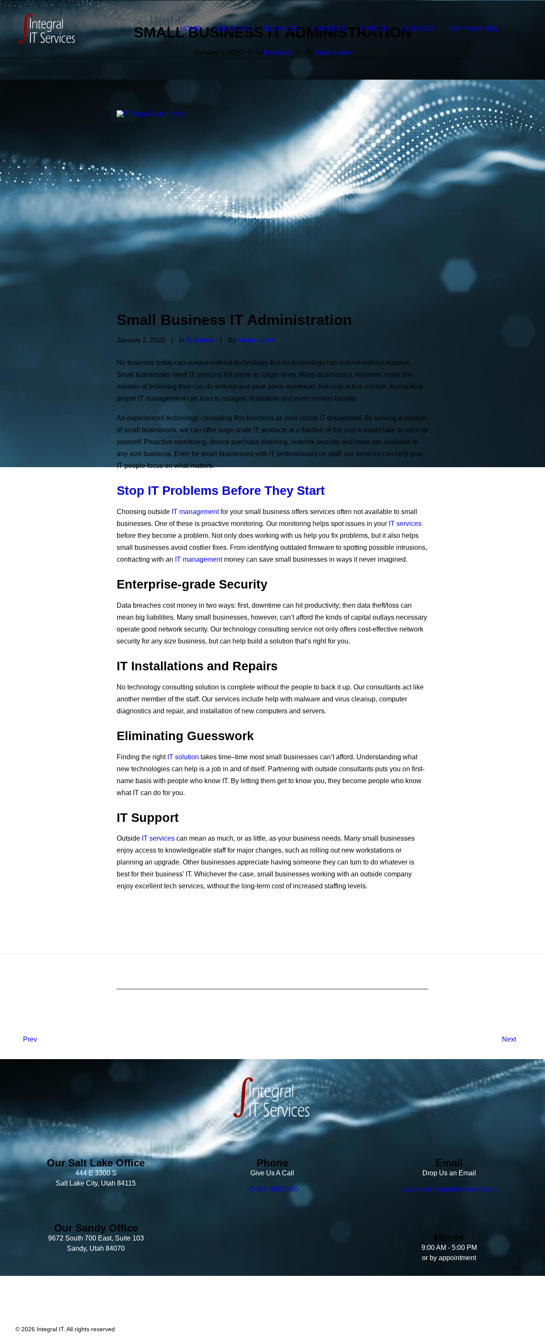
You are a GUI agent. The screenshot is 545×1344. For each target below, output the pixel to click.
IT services (405, 523)
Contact (418, 28)
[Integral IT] (47, 28)
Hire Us (374, 28)
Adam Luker (255, 340)
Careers (329, 28)
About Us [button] (232, 28)
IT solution (183, 757)
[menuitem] (190, 28)
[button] (522, 28)
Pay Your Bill (473, 28)
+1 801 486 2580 (272, 1189)
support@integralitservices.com (449, 1189)
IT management (195, 511)
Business (200, 340)
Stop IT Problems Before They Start (221, 490)
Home (190, 28)
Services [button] (280, 28)
